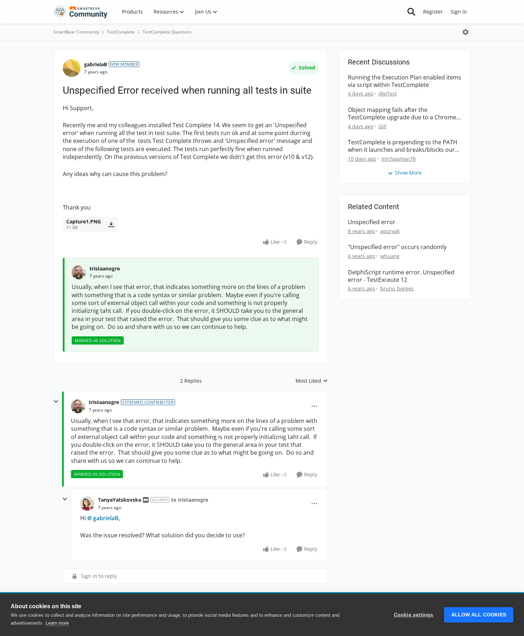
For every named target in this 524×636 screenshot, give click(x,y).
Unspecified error (371, 222)
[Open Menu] (466, 32)
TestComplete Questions (167, 32)
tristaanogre (104, 268)
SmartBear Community (76, 32)
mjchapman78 (398, 158)
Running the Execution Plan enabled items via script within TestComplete (404, 81)
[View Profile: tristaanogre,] (79, 272)
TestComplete (121, 32)
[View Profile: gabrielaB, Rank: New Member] (72, 68)
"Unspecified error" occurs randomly (397, 247)
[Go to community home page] (80, 11)
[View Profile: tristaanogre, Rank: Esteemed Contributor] (78, 406)
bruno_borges (396, 288)
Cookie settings (413, 614)
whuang (390, 256)
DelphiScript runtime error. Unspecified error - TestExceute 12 (401, 276)
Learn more (57, 623)
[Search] (411, 11)
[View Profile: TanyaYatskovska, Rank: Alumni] (87, 503)
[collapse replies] (56, 401)
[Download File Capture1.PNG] (111, 224)
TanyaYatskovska (119, 499)
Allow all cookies (478, 614)
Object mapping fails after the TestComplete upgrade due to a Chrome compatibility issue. (402, 113)
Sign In (459, 11)
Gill (382, 126)
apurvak (390, 231)
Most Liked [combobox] (312, 380)
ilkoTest (388, 93)
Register (433, 11)
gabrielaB (95, 64)
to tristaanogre (189, 499)
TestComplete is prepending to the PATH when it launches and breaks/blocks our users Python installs (402, 146)
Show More (408, 172)
